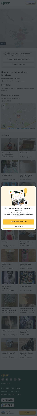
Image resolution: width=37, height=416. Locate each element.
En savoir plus (18, 226)
